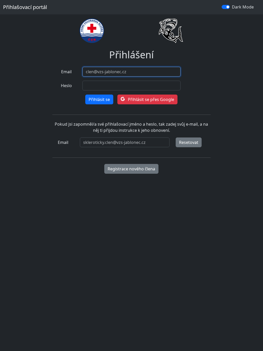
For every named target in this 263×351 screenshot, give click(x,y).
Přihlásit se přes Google (150, 99)
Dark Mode (243, 7)
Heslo (66, 85)
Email (66, 72)
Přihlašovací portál (25, 7)
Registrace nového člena (131, 169)
